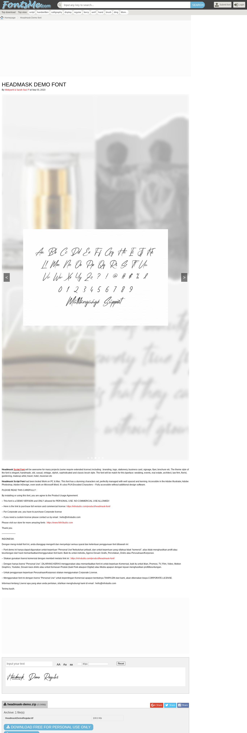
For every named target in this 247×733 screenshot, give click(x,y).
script (32, 12)
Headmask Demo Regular (32, 676)
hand (100, 12)
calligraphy (56, 12)
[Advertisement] (95, 49)
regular (77, 12)
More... (124, 12)
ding (116, 12)
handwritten (43, 12)
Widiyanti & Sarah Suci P (17, 90)
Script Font (19, 469)
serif (93, 12)
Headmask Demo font (30, 17)
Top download (9, 12)
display (68, 12)
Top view (22, 12)
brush (108, 12)
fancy (86, 12)
